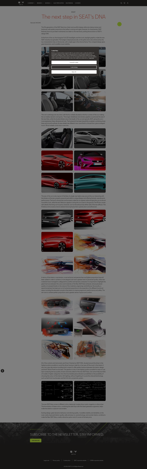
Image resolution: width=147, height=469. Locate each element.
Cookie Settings (74, 67)
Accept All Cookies (74, 62)
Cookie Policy (91, 58)
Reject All (74, 71)
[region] (74, 61)
